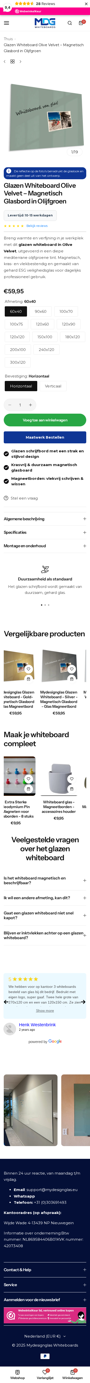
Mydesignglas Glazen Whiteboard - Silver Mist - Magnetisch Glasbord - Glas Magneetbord (61, 701)
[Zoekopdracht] (69, 22)
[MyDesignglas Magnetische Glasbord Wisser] (61, 776)
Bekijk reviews (37, 226)
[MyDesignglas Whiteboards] (45, 23)
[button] (48, 605)
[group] (45, 118)
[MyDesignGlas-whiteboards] (10, 1029)
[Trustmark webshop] (45, 1316)
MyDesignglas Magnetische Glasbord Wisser (61, 807)
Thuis (8, 39)
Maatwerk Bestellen (45, 437)
